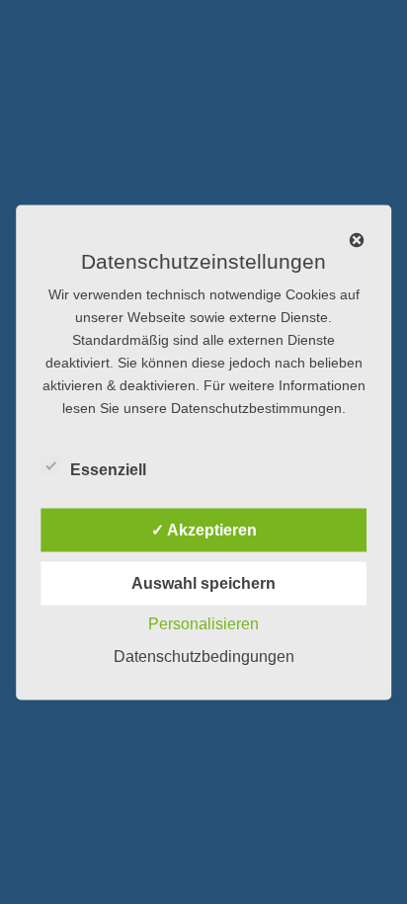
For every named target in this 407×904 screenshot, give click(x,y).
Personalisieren (203, 623)
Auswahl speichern (203, 582)
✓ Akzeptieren (204, 529)
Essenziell (108, 468)
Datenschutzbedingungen (204, 655)
